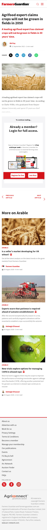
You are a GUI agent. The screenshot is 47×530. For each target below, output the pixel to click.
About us (6, 421)
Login (23, 139)
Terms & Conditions (10, 436)
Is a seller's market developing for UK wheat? (20, 253)
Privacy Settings (8, 433)
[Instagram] (18, 484)
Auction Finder (8, 467)
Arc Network (7, 463)
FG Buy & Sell (7, 456)
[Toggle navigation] (41, 4)
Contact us (6, 471)
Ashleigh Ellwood (13, 326)
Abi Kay (12, 43)
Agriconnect (7, 460)
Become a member (10, 440)
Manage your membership (13, 444)
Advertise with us (9, 425)
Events (5, 452)
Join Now (33, 175)
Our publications (9, 448)
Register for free (17, 175)
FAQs (4, 475)
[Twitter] (4, 484)
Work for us (7, 429)
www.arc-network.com (10, 523)
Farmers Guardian (13, 266)
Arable (5, 248)
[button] (37, 4)
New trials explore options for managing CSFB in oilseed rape (22, 370)
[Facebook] (11, 484)
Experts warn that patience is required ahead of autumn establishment (21, 310)
